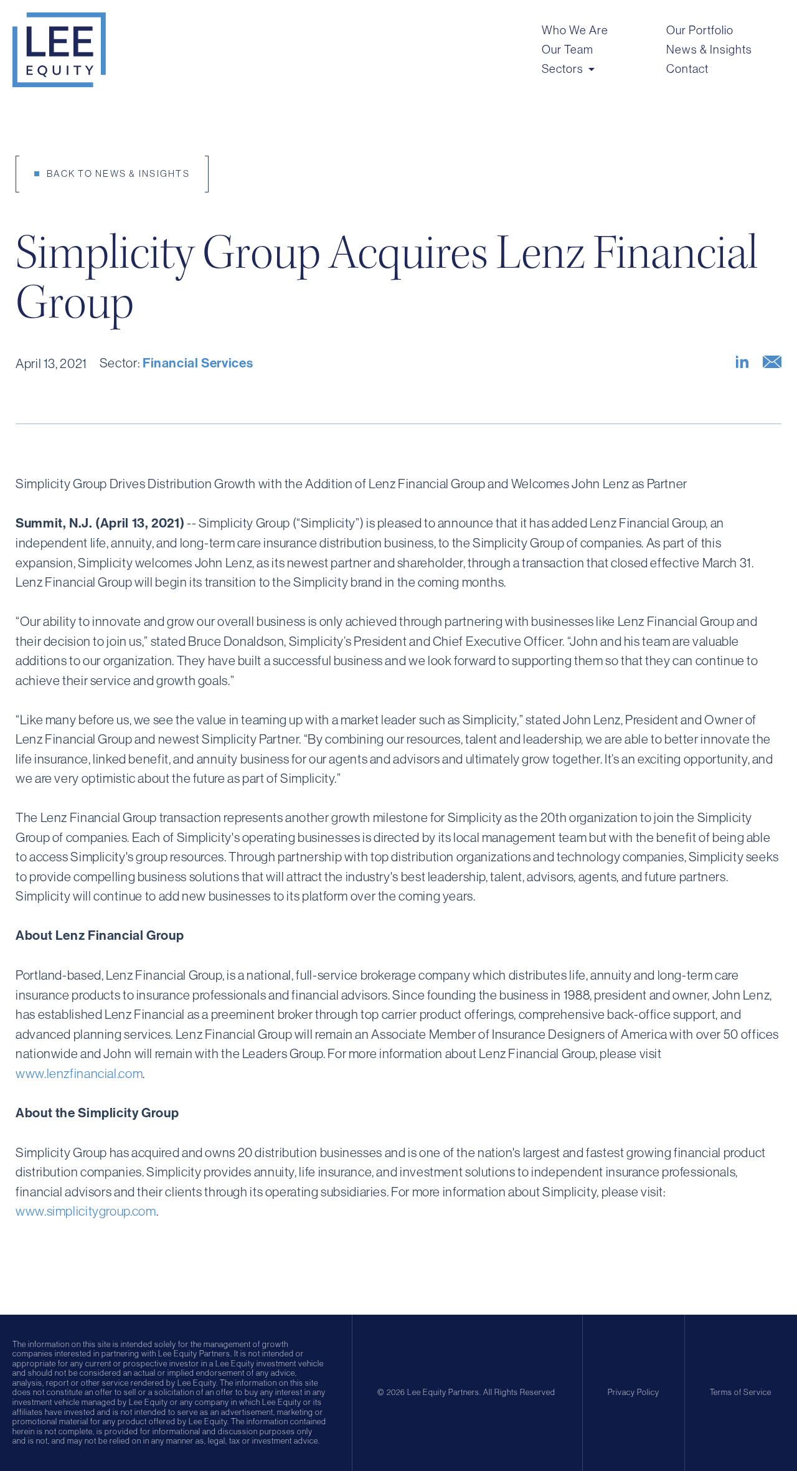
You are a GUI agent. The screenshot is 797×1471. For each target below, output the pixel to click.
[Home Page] (59, 49)
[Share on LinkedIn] (742, 362)
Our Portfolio (699, 30)
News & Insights (709, 49)
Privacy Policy (633, 1392)
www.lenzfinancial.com (79, 1073)
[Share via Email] (772, 362)
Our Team (567, 49)
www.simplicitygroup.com (86, 1211)
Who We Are (575, 30)
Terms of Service (740, 1392)
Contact (687, 68)
